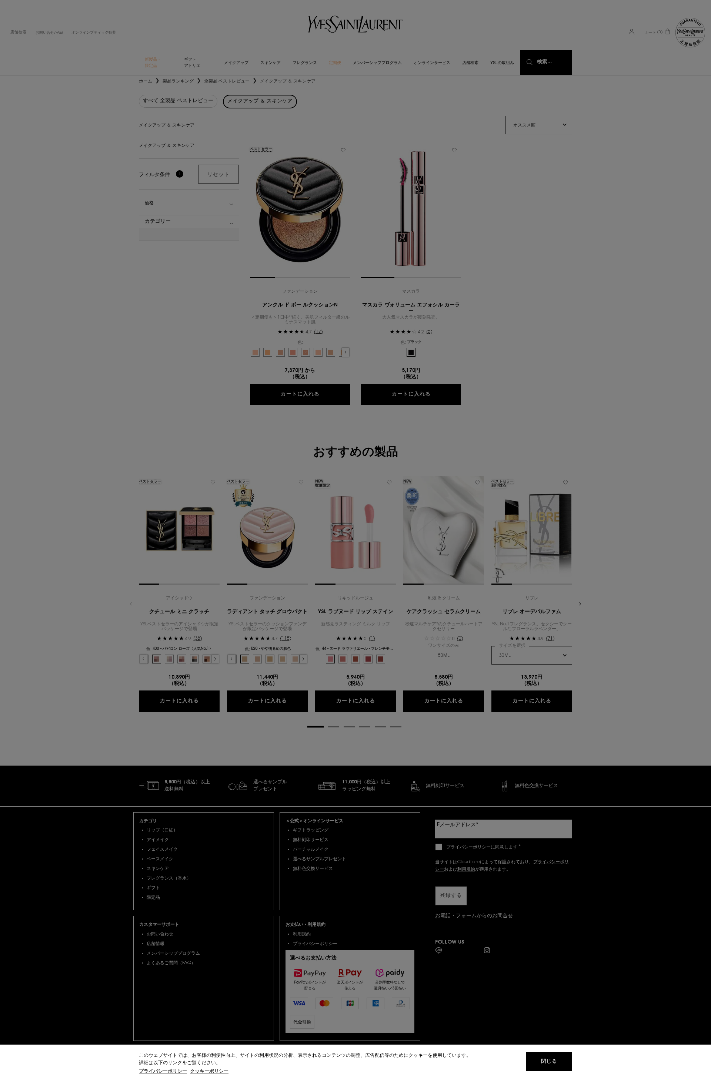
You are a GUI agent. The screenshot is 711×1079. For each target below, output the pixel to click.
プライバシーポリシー (163, 1071)
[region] (355, 1062)
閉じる (549, 1061)
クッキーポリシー (209, 1071)
